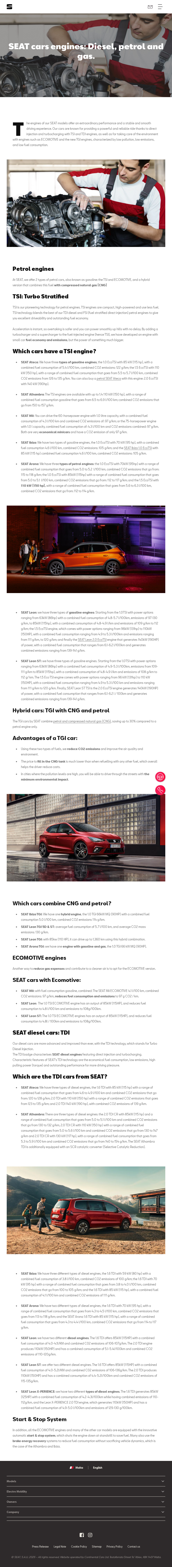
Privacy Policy (114, 1546)
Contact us (134, 1546)
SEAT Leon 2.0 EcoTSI (92, 639)
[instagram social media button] (90, 1534)
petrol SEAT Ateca (109, 378)
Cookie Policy (79, 1546)
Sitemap (97, 1546)
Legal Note (60, 1546)
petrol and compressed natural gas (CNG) (82, 721)
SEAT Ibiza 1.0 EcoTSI (138, 448)
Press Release (40, 1546)
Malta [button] (79, 1467)
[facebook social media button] (81, 1534)
